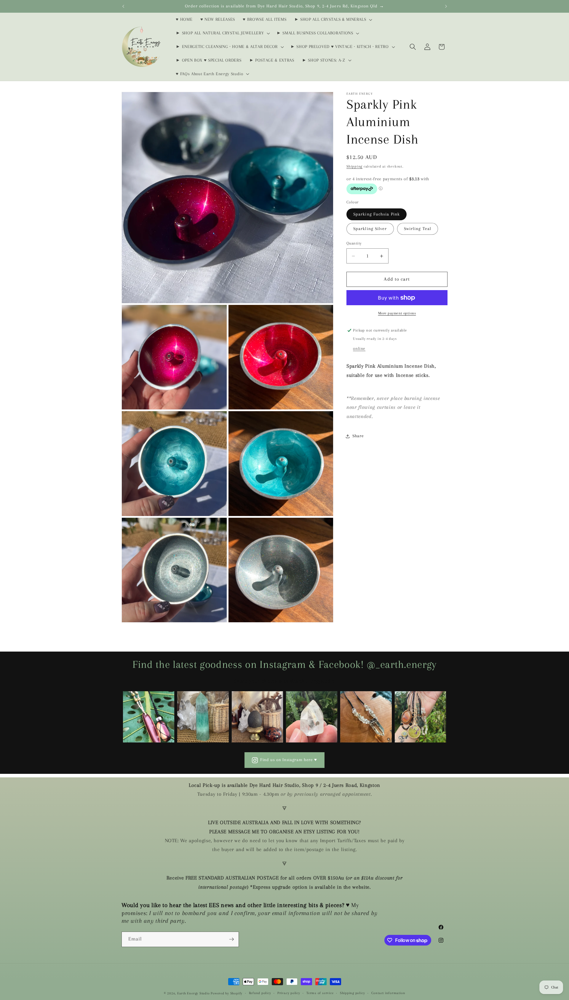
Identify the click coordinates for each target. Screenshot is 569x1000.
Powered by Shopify (226, 993)
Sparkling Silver (370, 228)
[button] (332, 19)
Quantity (354, 243)
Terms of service (319, 993)
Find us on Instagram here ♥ (288, 759)
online (359, 348)
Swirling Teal (417, 228)
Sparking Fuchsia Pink (376, 214)
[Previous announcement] (123, 6)
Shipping (354, 166)
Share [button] (358, 435)
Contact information (388, 993)
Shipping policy (352, 993)
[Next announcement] (446, 6)
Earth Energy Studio (193, 993)
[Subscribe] (231, 939)
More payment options (397, 313)
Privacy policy (288, 993)
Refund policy (260, 993)
